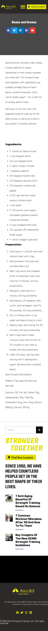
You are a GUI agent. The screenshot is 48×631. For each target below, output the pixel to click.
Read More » (19, 510)
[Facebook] (17, 613)
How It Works (22, 602)
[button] (23, 7)
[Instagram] (26, 613)
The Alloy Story (10, 602)
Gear (35, 602)
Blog (30, 602)
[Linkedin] (31, 613)
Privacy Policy (26, 604)
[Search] (39, 430)
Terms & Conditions (40, 604)
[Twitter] (22, 613)
